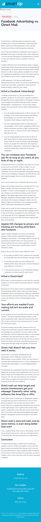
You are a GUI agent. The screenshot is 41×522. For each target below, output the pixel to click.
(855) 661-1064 (20, 502)
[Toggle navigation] (38, 4)
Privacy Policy (22, 513)
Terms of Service (33, 513)
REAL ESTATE (6, 17)
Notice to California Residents (12, 515)
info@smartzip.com (21, 478)
